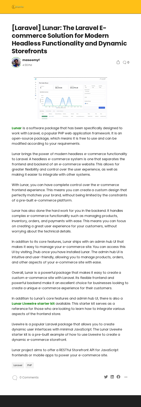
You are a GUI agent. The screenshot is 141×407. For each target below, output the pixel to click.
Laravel (18, 365)
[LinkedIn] (112, 377)
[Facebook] (118, 377)
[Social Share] (118, 62)
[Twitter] (106, 377)
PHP (29, 365)
